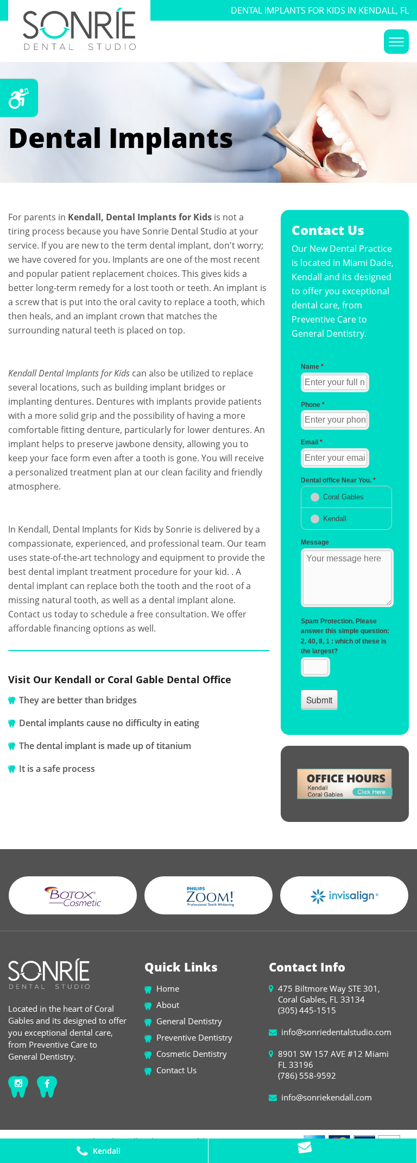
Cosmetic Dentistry (191, 1053)
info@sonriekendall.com (326, 1097)
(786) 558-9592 (307, 1075)
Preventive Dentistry (194, 1037)
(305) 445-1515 (307, 1010)
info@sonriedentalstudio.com (336, 1031)
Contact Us (176, 1070)
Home (167, 988)
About (167, 1004)
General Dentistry (189, 1021)
